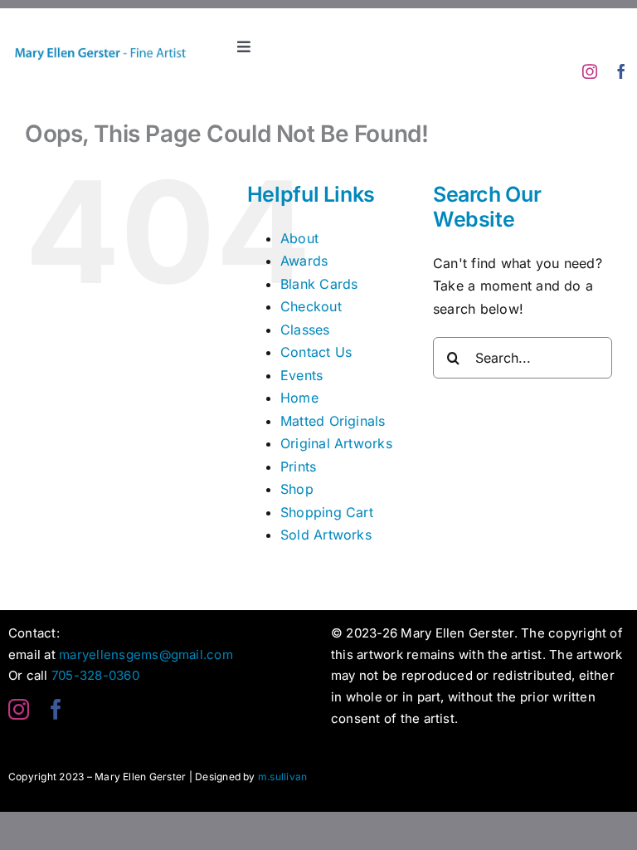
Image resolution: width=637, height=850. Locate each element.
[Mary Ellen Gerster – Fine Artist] (99, 34)
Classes (305, 329)
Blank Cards (319, 284)
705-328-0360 (95, 675)
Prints (298, 466)
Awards (304, 260)
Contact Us (316, 352)
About (299, 238)
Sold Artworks (326, 534)
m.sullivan (282, 776)
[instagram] (589, 71)
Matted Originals (333, 421)
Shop (297, 489)
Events (301, 375)
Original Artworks (336, 443)
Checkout (311, 306)
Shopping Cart (326, 512)
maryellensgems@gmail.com (146, 654)
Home (299, 397)
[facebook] (621, 71)
